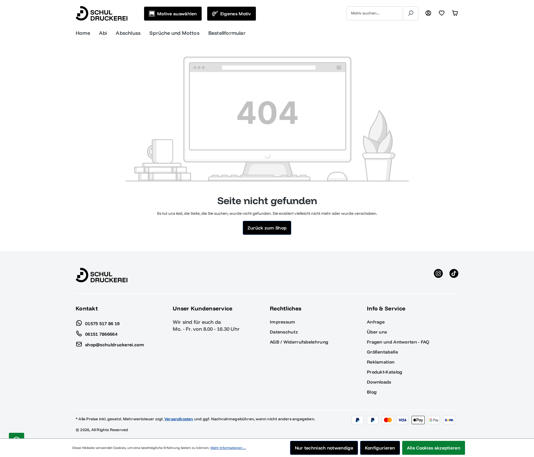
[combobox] (374, 13)
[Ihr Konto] (428, 13)
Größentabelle (382, 352)
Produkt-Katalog (384, 372)
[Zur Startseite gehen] (101, 13)
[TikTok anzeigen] (453, 275)
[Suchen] (410, 13)
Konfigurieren (380, 448)
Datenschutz (284, 332)
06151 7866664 (101, 333)
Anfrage (376, 322)
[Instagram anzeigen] (438, 275)
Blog (372, 392)
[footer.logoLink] (101, 274)
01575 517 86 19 (102, 323)
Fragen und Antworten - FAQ (398, 342)
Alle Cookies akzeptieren (433, 448)
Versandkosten (178, 418)
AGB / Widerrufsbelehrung (299, 342)
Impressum (282, 322)
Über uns (377, 332)
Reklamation (380, 362)
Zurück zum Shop (267, 228)
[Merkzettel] (441, 13)
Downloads (379, 382)
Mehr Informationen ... (228, 448)
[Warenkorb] (455, 13)
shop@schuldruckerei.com (114, 344)
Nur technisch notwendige (324, 448)
